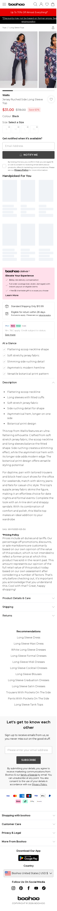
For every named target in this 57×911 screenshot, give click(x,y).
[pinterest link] (21, 888)
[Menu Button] (4, 4)
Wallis (6, 95)
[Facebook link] (28, 888)
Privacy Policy (21, 170)
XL (34, 129)
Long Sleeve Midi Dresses (28, 661)
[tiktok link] (44, 888)
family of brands (29, 774)
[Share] (53, 27)
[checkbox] (4, 166)
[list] (28, 12)
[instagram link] (13, 888)
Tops (4, 27)
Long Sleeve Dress (28, 637)
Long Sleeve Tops (16, 27)
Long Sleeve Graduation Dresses (28, 680)
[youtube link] (36, 888)
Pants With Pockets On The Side (28, 698)
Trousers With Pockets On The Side (28, 692)
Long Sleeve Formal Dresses (28, 655)
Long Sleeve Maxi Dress (28, 643)
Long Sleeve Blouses (28, 674)
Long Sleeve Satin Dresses (28, 686)
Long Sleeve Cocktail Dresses (28, 668)
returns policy (45, 315)
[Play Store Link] (28, 858)
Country (29, 865)
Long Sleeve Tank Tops (28, 704)
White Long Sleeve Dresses (28, 649)
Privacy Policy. (39, 784)
